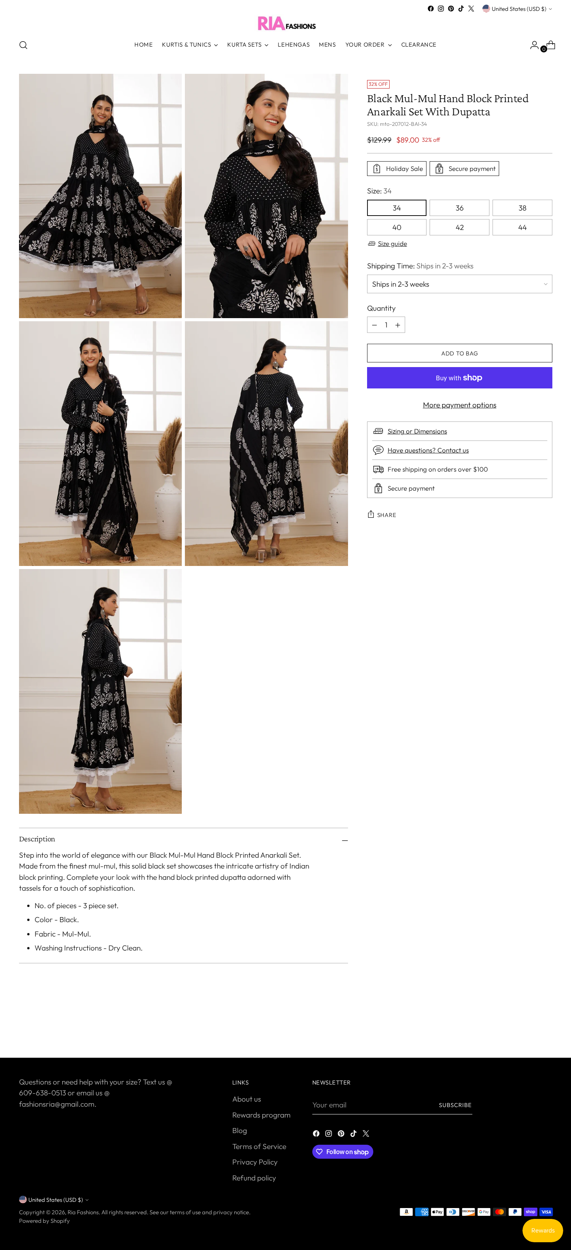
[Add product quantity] (374, 325)
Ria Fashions (83, 1212)
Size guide (392, 243)
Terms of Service (259, 1146)
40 (396, 227)
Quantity (381, 308)
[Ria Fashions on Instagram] (440, 8)
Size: (379, 190)
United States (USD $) (519, 8)
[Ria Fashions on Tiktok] (461, 8)
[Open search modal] (23, 45)
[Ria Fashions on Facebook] (430, 8)
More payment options (459, 404)
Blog (239, 1130)
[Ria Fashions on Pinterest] (450, 8)
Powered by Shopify (44, 1220)
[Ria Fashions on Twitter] (471, 8)
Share (387, 515)
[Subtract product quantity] (398, 325)
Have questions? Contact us (428, 450)
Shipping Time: (420, 265)
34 (397, 207)
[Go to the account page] (531, 45)
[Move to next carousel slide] (545, 1031)
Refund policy (254, 1177)
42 (460, 227)
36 (460, 207)
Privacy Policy (255, 1161)
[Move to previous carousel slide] (527, 1031)
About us (246, 1099)
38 (522, 207)
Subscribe (455, 1105)
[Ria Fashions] (285, 23)
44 (522, 227)
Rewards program (261, 1114)
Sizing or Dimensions (417, 431)
